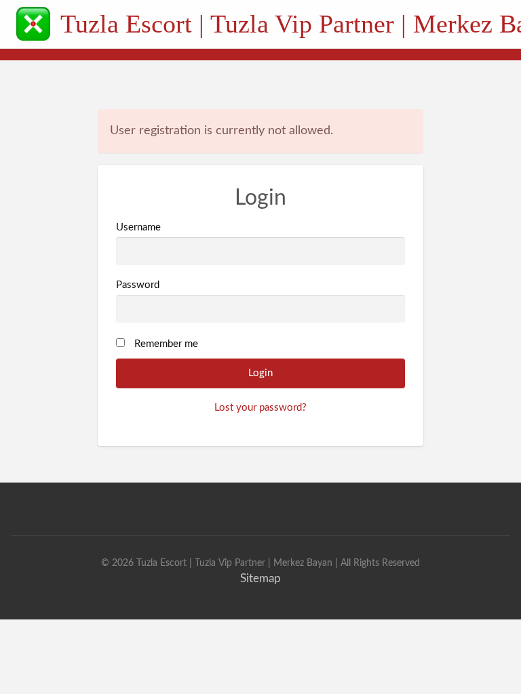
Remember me (166, 344)
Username (138, 227)
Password (137, 285)
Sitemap (260, 578)
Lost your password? (260, 408)
